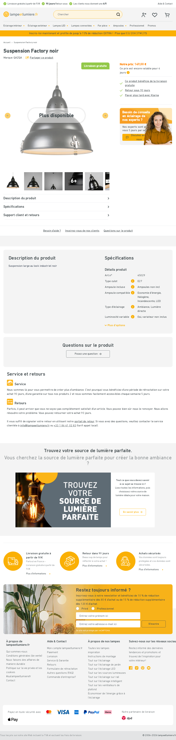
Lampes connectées (81, 26)
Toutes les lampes (98, 648)
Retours (51, 664)
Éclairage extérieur (37, 26)
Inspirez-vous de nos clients (82, 231)
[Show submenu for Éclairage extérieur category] (49, 25)
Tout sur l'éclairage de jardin (104, 664)
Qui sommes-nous (16, 651)
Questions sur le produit (118, 231)
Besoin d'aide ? (52, 231)
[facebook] (130, 668)
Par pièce (102, 26)
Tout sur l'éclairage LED (101, 669)
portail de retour (84, 421)
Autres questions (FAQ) (60, 673)
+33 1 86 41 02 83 (65, 425)
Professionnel (137, 26)
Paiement (52, 652)
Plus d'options (116, 325)
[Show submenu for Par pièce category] (109, 25)
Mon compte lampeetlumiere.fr (64, 648)
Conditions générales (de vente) (24, 656)
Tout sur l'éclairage (99, 660)
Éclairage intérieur (12, 26)
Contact (10, 680)
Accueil (6, 43)
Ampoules (118, 26)
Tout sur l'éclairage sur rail (103, 677)
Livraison (52, 656)
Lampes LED (59, 26)
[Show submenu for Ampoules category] (125, 25)
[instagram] (136, 668)
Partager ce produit (41, 57)
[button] (88, 33)
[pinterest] (142, 668)
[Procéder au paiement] (107, 181)
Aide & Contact (165, 4)
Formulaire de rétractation (62, 669)
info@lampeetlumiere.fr (35, 425)
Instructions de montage (102, 656)
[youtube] (148, 668)
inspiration (94, 652)
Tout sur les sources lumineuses (107, 673)
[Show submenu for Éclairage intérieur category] (23, 25)
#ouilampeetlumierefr (18, 676)
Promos (152, 26)
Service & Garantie (58, 660)
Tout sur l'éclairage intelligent (105, 681)
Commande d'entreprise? (61, 677)
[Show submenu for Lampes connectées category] (93, 25)
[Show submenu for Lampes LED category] (67, 25)
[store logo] (20, 14)
